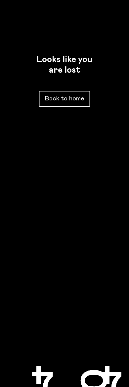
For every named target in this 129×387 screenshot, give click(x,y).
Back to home (64, 98)
